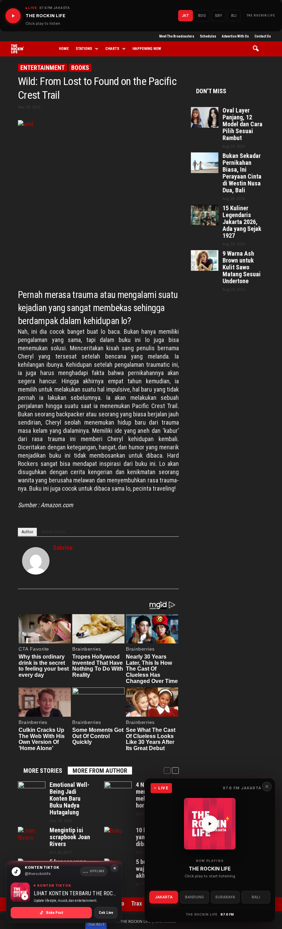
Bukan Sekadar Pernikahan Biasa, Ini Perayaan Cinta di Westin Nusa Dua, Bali (242, 173)
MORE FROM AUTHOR (100, 770)
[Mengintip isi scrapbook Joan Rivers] (31, 837)
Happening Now (146, 48)
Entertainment (42, 67)
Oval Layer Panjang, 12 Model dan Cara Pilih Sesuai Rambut (242, 124)
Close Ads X (96, 924)
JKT (185, 15)
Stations (84, 48)
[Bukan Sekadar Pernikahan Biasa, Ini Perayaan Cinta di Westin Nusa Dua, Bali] (204, 162)
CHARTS (112, 48)
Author (27, 531)
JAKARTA (164, 897)
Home (64, 48)
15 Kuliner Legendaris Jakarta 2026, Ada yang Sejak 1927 (242, 222)
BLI (234, 15)
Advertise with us (235, 36)
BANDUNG (194, 897)
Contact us (262, 36)
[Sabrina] (36, 561)
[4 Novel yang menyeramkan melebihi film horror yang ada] (118, 791)
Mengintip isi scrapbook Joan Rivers (70, 837)
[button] (258, 48)
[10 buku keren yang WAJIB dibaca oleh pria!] (118, 837)
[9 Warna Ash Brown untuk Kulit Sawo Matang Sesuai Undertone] (204, 260)
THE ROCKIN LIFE (261, 15)
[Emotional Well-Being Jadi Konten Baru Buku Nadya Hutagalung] (31, 791)
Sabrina (63, 547)
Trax (136, 903)
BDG (202, 15)
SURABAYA (225, 897)
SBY (218, 15)
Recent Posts (53, 531)
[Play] (13, 15)
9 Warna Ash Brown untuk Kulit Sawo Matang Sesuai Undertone (242, 267)
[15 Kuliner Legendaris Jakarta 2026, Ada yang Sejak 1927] (204, 215)
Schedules (208, 36)
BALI (256, 897)
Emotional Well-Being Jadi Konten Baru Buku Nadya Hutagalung (69, 798)
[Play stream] (210, 823)
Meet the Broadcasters (176, 36)
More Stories (42, 770)
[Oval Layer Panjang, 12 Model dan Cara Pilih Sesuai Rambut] (204, 117)
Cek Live (106, 912)
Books (80, 67)
